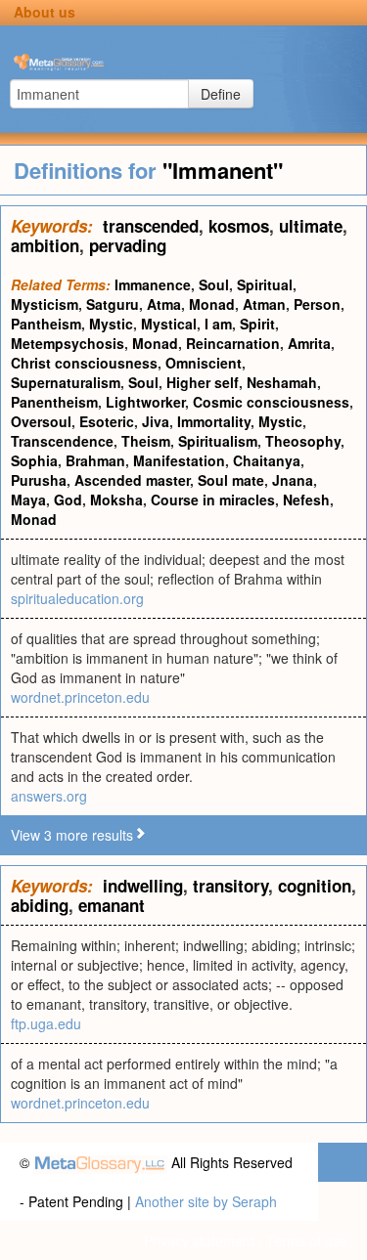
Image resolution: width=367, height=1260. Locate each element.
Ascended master (132, 480)
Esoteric (106, 421)
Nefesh (306, 499)
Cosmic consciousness (271, 402)
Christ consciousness (84, 362)
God (68, 499)
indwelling (143, 885)
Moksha (116, 499)
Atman (264, 304)
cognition (314, 885)
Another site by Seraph (206, 1201)
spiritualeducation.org (77, 598)
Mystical (169, 323)
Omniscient (203, 362)
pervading (127, 245)
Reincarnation (233, 343)
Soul (214, 284)
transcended (151, 226)
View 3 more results (72, 835)
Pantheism (46, 323)
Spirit (257, 323)
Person (317, 304)
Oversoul (41, 421)
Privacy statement (199, 1240)
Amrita (309, 343)
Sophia (34, 460)
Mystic (111, 323)
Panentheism (54, 402)
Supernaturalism (65, 382)
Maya (28, 499)
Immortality (214, 421)
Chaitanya (266, 460)
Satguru (112, 304)
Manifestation (179, 460)
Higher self (202, 382)
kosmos (238, 226)
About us (44, 12)
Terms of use (306, 1240)
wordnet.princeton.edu (80, 697)
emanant (111, 905)
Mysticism (44, 304)
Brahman (95, 460)
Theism (145, 441)
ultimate (311, 226)
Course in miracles (213, 499)
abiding (40, 905)
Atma (164, 304)
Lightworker (145, 402)
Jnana (292, 480)
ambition (45, 245)
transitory (230, 885)
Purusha (39, 480)
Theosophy (303, 441)
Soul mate (231, 480)
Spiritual (265, 284)
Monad (212, 304)
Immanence (153, 284)
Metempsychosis (67, 343)
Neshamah (282, 382)
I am (218, 323)
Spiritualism (217, 441)
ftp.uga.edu (46, 1023)
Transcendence (62, 441)
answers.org (49, 795)
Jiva (155, 421)
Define (221, 94)
